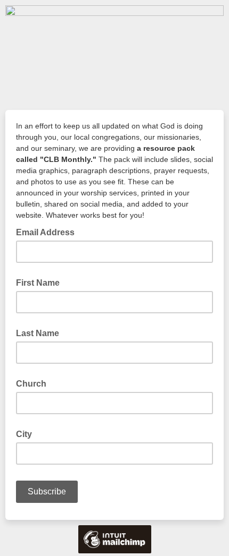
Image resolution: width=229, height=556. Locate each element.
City (24, 434)
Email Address (48, 231)
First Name (38, 282)
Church (31, 383)
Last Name (37, 333)
